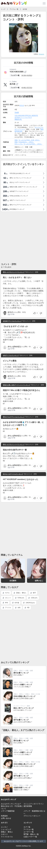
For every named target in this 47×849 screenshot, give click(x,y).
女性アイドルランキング (11, 355)
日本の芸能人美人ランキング (24, 696)
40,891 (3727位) (26, 87)
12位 (9, 378)
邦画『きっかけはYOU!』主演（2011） (27, 140)
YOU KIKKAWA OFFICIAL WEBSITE (26, 115)
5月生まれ (20, 598)
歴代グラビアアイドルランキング (14, 417)
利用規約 (4, 816)
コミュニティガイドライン (34, 804)
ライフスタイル (7, 837)
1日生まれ (33, 598)
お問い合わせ (6, 818)
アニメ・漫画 (25, 706)
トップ (3, 9)
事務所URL (18, 119)
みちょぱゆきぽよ (14, 346)
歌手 (34, 593)
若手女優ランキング (21, 720)
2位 (9, 349)
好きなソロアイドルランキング (13, 474)
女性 (18, 607)
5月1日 (21, 105)
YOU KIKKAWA (17, 72)
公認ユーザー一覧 (30, 837)
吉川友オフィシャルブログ (23, 117)
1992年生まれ (30, 603)
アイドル (8, 607)
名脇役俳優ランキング (21, 787)
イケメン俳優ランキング (22, 684)
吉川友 (25, 9)
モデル (7, 593)
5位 (9, 314)
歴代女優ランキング (21, 673)
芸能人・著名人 (21, 593)
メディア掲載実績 (7, 811)
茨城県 (17, 112)
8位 (9, 499)
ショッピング (6, 829)
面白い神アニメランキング (23, 708)
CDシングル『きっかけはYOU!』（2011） (28, 144)
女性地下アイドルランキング (12, 321)
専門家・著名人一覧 (31, 834)
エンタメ (16, 706)
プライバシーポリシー (32, 816)
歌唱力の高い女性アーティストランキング (16, 385)
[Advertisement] (23, 237)
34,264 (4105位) (26, 75)
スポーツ (4, 834)
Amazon (41, 54)
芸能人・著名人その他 (32, 694)
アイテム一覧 (14, 9)
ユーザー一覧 (29, 832)
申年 (6, 603)
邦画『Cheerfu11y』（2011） (24, 142)
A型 (28, 607)
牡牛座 (16, 603)
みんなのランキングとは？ (11, 804)
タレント (8, 598)
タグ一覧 (27, 827)
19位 (9, 438)
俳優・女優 (29, 670)
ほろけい (11, 312)
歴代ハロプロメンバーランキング (14, 272)
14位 (9, 410)
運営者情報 (28, 806)
